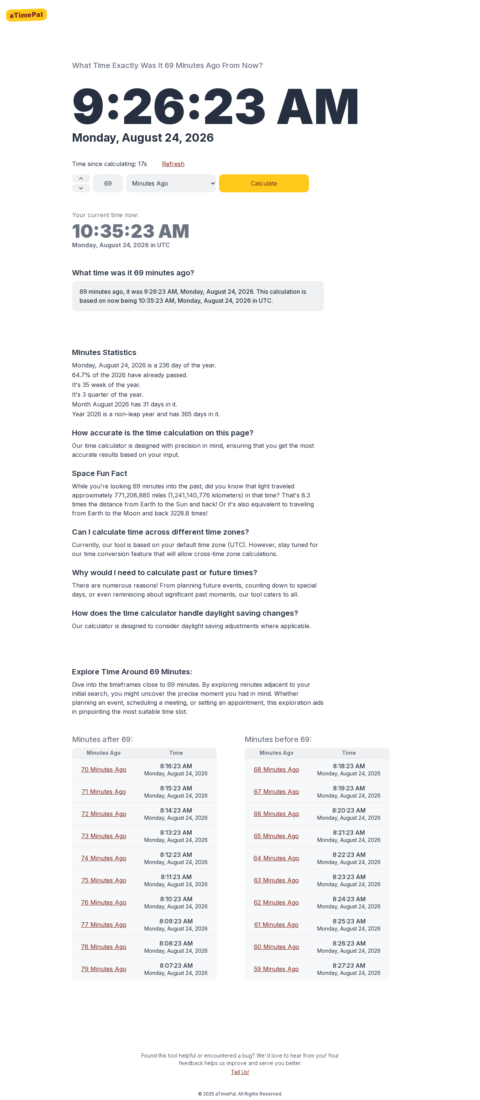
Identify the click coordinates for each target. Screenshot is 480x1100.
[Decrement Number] (81, 188)
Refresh (173, 164)
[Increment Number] (81, 178)
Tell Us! (240, 1072)
